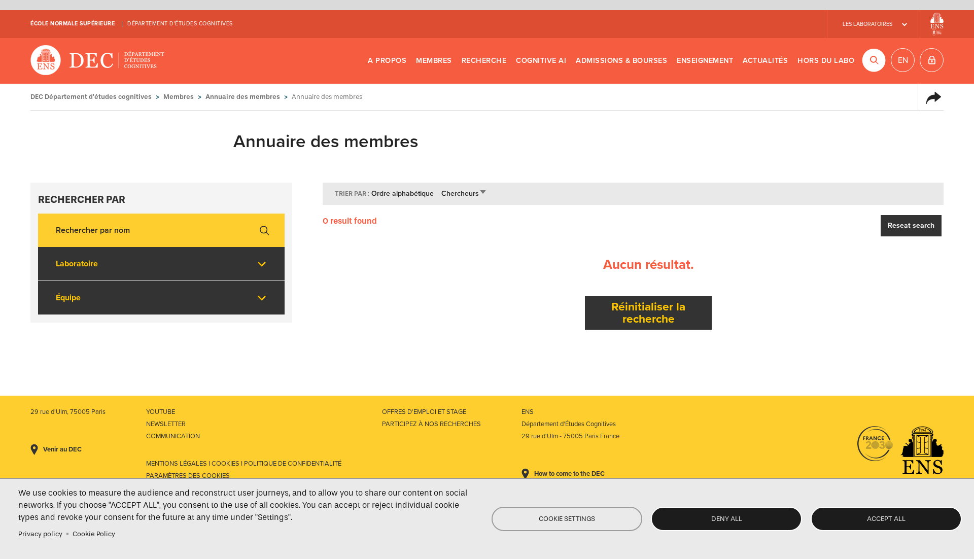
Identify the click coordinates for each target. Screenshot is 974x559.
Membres (434, 60)
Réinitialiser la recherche (648, 313)
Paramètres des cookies (188, 476)
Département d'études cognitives (180, 23)
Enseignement (705, 60)
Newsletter (166, 424)
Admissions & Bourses (621, 60)
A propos (387, 60)
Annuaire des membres (242, 96)
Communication (173, 436)
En (903, 60)
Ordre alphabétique (402, 193)
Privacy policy (40, 534)
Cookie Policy (94, 534)
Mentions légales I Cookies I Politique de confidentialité (243, 464)
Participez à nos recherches (431, 424)
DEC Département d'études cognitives (97, 61)
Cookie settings (567, 518)
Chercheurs (464, 193)
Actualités (765, 60)
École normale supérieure (72, 23)
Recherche (484, 60)
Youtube (160, 412)
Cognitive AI (541, 60)
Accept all (886, 518)
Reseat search (911, 225)
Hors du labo (825, 60)
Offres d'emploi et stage (424, 412)
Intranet (932, 60)
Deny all (726, 518)
